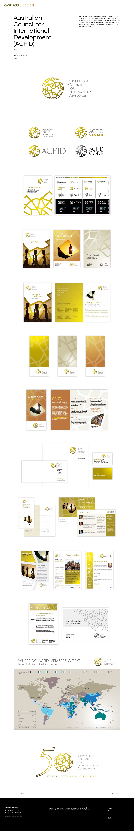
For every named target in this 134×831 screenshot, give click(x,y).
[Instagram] (111, 818)
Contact (110, 813)
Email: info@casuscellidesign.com (13, 816)
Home (109, 805)
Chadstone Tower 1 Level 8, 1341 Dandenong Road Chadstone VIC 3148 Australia (13, 810)
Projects (110, 808)
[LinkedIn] (109, 818)
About (109, 810)
